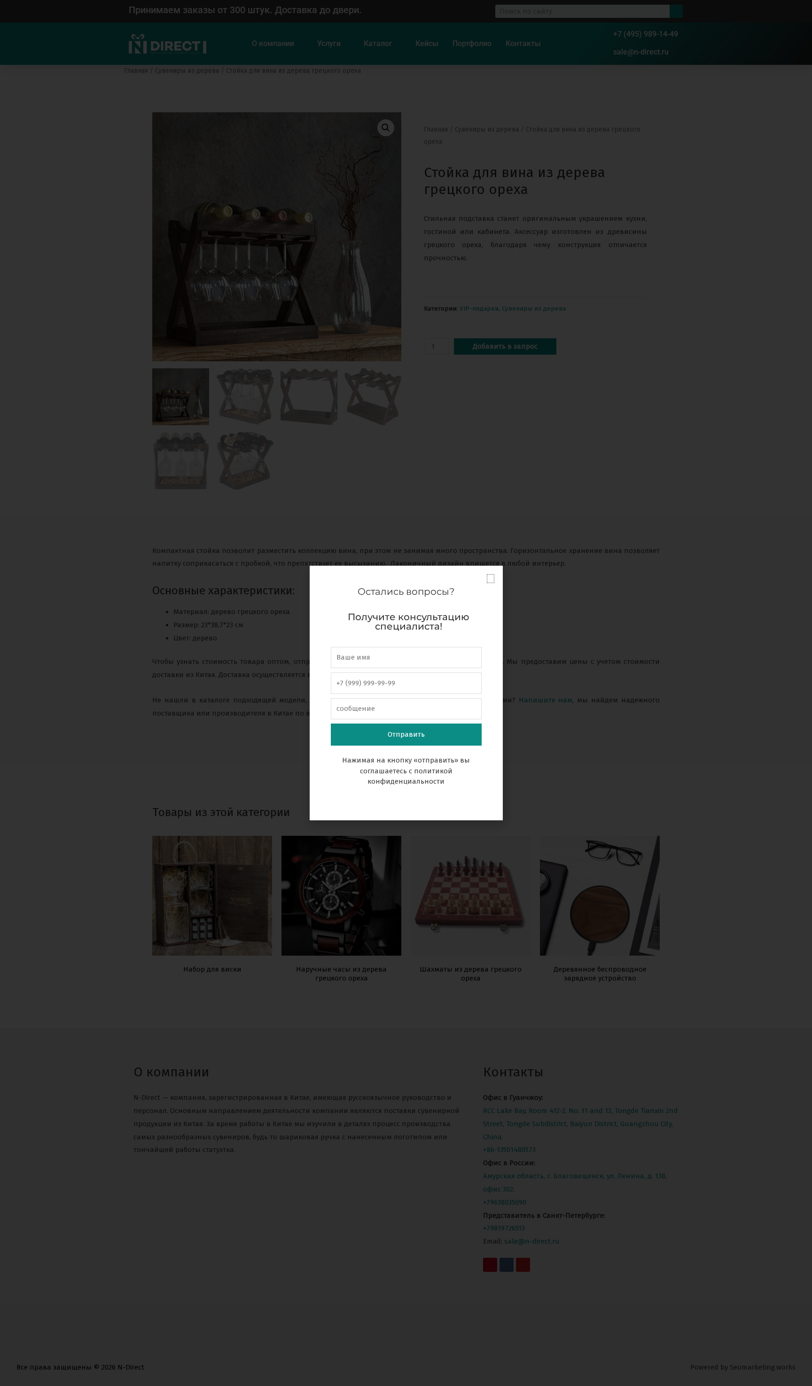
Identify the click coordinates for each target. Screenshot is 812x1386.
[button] (490, 578)
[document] (406, 693)
